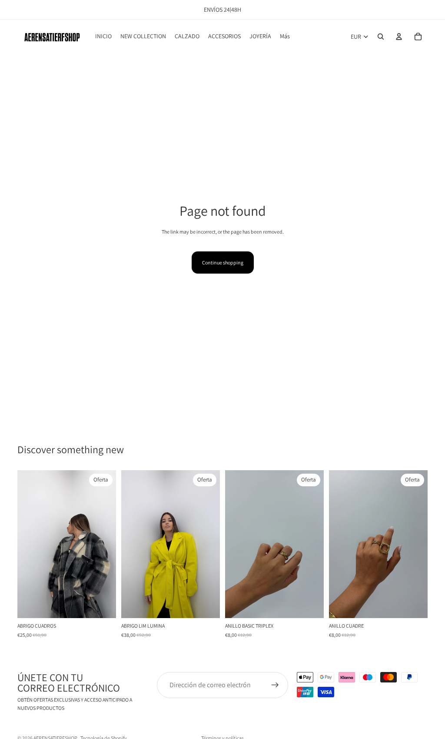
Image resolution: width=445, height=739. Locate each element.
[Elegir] (206, 605)
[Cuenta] (398, 36)
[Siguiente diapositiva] (106, 544)
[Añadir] (102, 605)
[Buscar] (380, 36)
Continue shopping (222, 262)
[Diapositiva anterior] (27, 544)
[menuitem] (285, 36)
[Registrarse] (275, 685)
